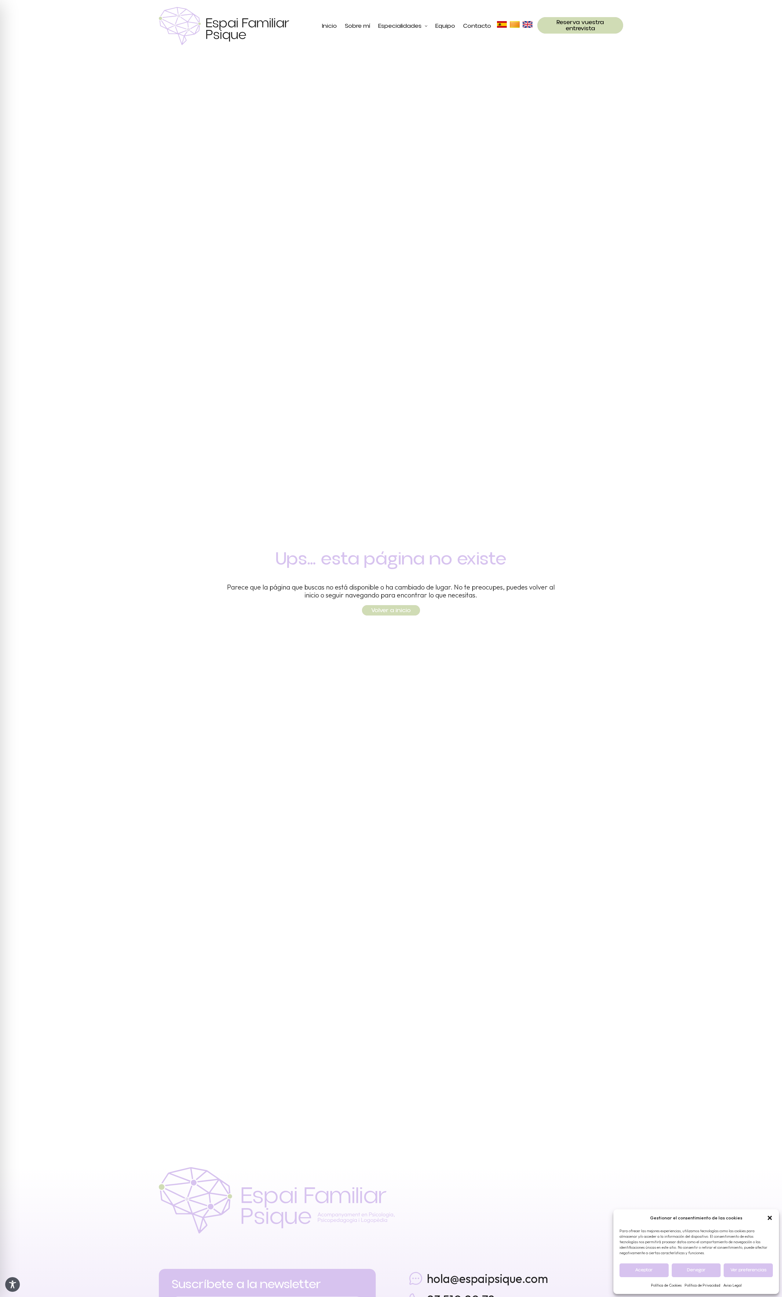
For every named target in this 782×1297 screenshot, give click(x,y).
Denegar (696, 1270)
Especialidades (400, 26)
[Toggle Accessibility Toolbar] (12, 1284)
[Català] (515, 24)
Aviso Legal (732, 1285)
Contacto (477, 26)
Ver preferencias (748, 1270)
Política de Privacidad (702, 1285)
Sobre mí (357, 26)
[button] (770, 1218)
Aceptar (644, 1270)
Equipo (445, 26)
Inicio (329, 26)
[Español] (502, 24)
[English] (527, 24)
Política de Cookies (666, 1285)
